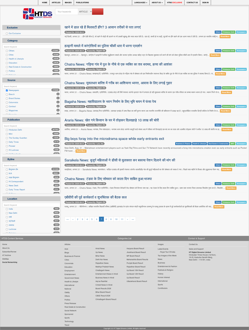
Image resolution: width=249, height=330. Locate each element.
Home (44, 2)
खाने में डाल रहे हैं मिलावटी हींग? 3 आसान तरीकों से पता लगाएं (103, 26)
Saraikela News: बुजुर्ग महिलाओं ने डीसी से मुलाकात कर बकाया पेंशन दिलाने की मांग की (120, 159)
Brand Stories (14, 98)
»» (133, 219)
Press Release (70, 303)
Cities (11, 54)
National (68, 288)
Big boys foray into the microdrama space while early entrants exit (114, 138)
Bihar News (100, 256)
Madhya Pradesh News (105, 266)
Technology (69, 321)
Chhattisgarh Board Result (106, 299)
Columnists (13, 102)
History (160, 273)
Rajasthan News (102, 263)
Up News (99, 252)
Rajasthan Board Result (136, 266)
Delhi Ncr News (102, 259)
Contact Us (192, 2)
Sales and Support (196, 249)
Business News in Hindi (105, 277)
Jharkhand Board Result (136, 252)
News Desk (13, 185)
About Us (156, 2)
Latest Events (163, 249)
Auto (66, 249)
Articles (56, 2)
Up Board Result (133, 277)
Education (13, 62)
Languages (140, 2)
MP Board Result (133, 256)
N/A (10, 173)
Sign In (205, 2)
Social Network (70, 310)
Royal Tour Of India (167, 252)
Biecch (12, 94)
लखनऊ (11, 225)
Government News (72, 278)
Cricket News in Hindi (104, 285)
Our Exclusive (15, 33)
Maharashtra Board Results (137, 259)
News (160, 259)
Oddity (67, 292)
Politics (12, 71)
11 (122, 219)
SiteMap (5, 259)
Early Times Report (17, 189)
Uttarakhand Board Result (137, 281)
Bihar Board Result (103, 292)
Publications (82, 2)
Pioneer (12, 146)
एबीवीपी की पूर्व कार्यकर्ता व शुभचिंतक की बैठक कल (96, 197)
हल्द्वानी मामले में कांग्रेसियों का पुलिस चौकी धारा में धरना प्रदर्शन (103, 45)
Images (68, 2)
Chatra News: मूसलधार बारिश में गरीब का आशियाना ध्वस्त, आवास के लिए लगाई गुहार (118, 82)
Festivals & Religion (165, 270)
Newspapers (14, 90)
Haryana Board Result (135, 248)
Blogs (67, 252)
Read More (225, 36)
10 (116, 219)
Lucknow (12, 229)
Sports (67, 317)
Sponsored (69, 314)
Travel (67, 325)
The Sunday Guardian (18, 138)
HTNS (174, 2)
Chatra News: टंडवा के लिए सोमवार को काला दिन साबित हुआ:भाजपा (108, 178)
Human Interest (164, 277)
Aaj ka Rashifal (101, 281)
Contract (12, 106)
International (69, 285)
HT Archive (6, 255)
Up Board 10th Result (135, 270)
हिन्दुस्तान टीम (13, 169)
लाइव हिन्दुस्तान (14, 177)
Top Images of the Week (167, 255)
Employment (69, 270)
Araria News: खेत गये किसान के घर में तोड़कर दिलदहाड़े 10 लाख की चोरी (112, 119)
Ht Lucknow (14, 150)
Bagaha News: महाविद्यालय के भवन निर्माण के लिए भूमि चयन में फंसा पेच (110, 101)
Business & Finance (183, 143)
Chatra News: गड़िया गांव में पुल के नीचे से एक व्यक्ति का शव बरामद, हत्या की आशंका (118, 64)
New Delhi (13, 213)
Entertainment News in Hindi (107, 274)
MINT (232, 143)
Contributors (162, 288)
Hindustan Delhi (15, 129)
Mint (10, 134)
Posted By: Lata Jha (95, 143)
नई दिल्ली (12, 221)
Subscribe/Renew (9, 251)
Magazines (13, 110)
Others (11, 50)
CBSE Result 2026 (103, 295)
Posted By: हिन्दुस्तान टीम (96, 50)
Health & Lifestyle (16, 58)
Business (161, 262)
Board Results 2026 (103, 288)
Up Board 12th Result (135, 274)
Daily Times (14, 142)
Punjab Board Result (135, 263)
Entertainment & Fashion (167, 266)
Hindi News (100, 248)
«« (67, 219)
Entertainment (70, 274)
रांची (10, 217)
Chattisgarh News (103, 270)
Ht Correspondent (16, 181)
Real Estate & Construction (20, 67)
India (11, 209)
